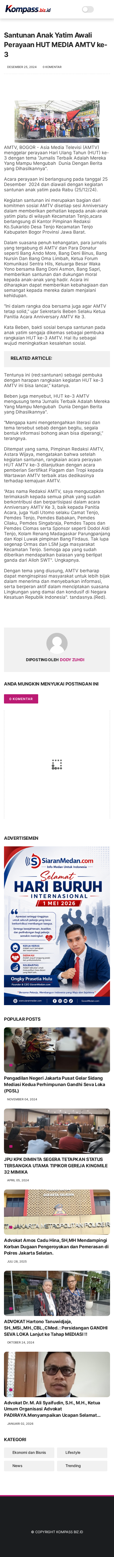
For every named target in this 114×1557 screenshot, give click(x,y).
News (17, 1465)
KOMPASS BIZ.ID (69, 1532)
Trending (73, 1465)
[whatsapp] (29, 615)
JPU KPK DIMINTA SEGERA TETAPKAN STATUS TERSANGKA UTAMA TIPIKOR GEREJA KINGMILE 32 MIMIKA (56, 1166)
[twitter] (19, 615)
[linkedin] (51, 615)
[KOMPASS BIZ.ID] (28, 12)
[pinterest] (40, 615)
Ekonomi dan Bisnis (29, 1452)
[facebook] (8, 615)
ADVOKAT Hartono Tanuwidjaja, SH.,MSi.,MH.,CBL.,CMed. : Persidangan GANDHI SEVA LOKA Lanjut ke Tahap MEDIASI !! (56, 1328)
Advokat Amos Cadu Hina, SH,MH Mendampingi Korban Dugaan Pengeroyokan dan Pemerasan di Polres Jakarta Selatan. (56, 1247)
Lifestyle (72, 1452)
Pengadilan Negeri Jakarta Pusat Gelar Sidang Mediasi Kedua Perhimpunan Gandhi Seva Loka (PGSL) (54, 1084)
